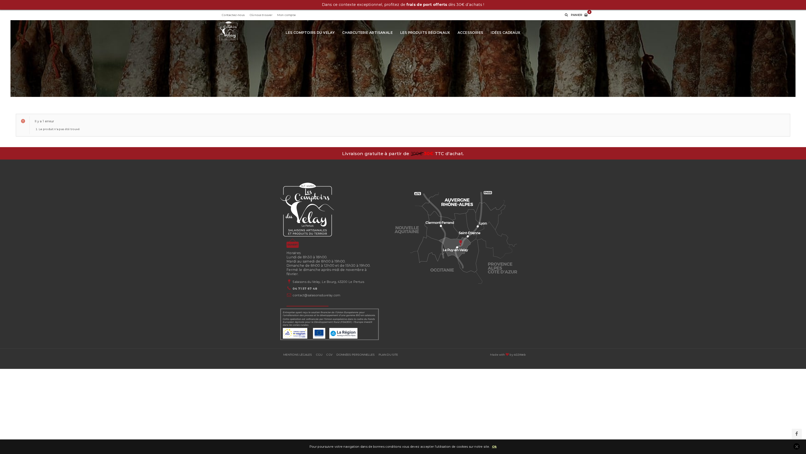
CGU (319, 354)
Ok (494, 446)
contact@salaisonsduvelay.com (316, 295)
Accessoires (470, 33)
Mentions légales (297, 354)
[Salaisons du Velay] (228, 31)
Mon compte (286, 15)
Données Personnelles (355, 354)
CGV (329, 354)
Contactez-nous (233, 15)
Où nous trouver (261, 15)
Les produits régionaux (425, 33)
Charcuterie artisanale (367, 33)
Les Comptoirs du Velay (310, 33)
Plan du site (388, 354)
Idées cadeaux (505, 33)
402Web (520, 354)
